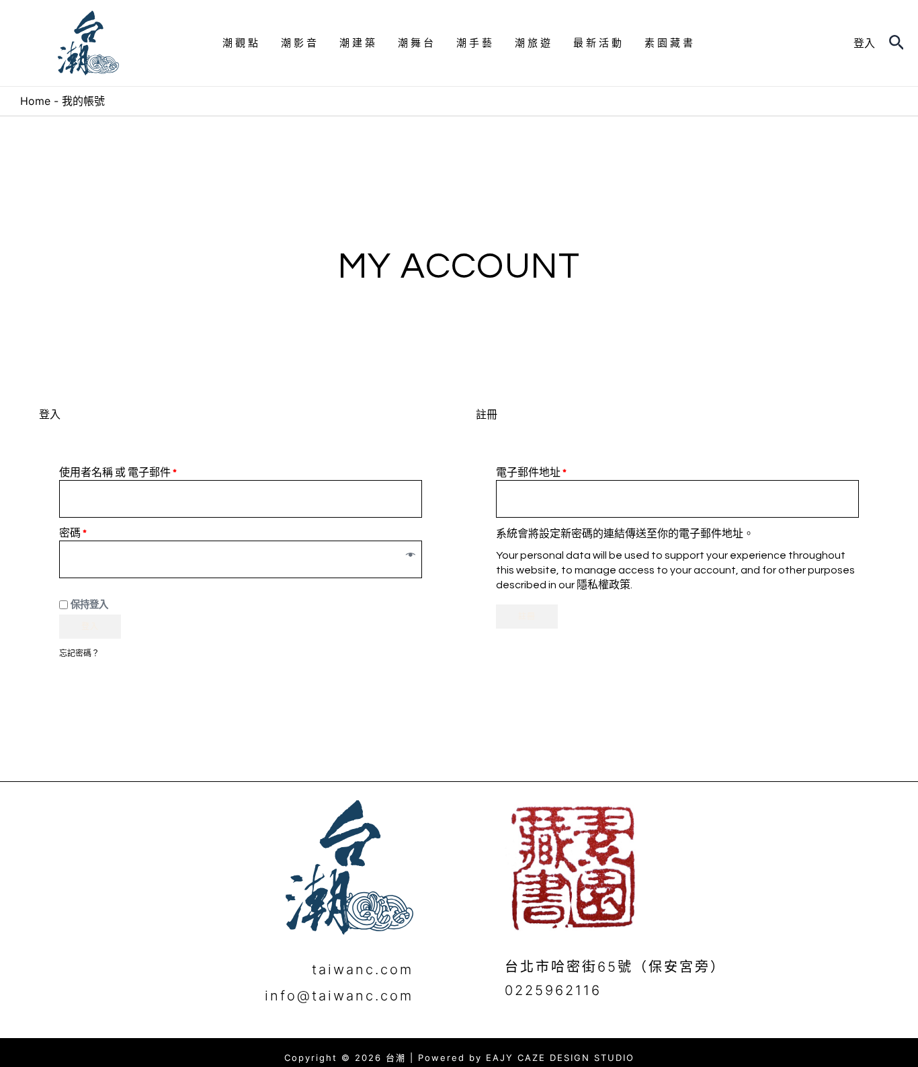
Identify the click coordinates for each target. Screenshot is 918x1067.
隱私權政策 (603, 585)
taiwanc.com (362, 969)
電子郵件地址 (531, 472)
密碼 (73, 533)
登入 (90, 626)
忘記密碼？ (79, 653)
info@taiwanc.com (339, 996)
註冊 (527, 616)
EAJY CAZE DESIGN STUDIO (560, 1057)
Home (35, 101)
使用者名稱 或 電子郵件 (118, 472)
